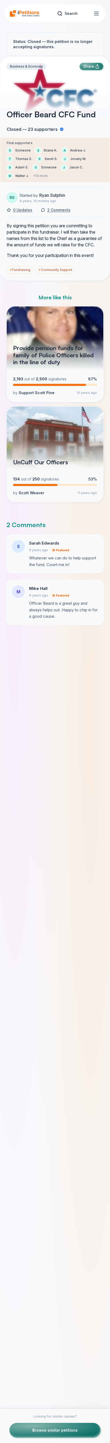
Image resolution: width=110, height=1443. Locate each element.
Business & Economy (26, 66)
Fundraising (20, 270)
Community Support (55, 270)
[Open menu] (96, 13)
